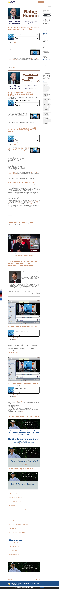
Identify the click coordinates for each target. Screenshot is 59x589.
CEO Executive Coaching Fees (14, 554)
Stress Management (46, 52)
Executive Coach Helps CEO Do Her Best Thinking (17, 509)
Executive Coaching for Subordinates (21, 182)
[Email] (1, 297)
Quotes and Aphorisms (46, 108)
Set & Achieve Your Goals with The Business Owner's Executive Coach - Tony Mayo (47, 76)
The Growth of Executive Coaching (15, 493)
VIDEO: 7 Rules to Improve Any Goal (20, 222)
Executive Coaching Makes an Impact (15, 501)
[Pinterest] (1, 295)
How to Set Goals (26, 223)
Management (12, 203)
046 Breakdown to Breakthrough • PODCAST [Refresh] (46, 30)
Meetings (32, 133)
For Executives (45, 91)
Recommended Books (28, 184)
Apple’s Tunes (32, 58)
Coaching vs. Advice (12, 520)
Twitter (46, 122)
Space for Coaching (12, 505)
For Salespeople (29, 133)
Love (47, 100)
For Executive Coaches (21, 133)
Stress (48, 114)
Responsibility (45, 110)
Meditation (48, 103)
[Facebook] (1, 292)
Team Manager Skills (13, 98)
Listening (45, 100)
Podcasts (9, 98)
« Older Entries (10, 579)
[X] (1, 293)
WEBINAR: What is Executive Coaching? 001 (23, 416)
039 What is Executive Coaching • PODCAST (23, 383)
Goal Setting (45, 94)
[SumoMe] (1, 299)
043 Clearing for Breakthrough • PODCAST (23, 326)
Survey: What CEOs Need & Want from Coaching (17, 497)
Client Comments (14, 266)
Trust (44, 122)
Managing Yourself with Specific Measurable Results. (24, 255)
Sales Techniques (19, 328)
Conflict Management (46, 86)
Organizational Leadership (47, 105)
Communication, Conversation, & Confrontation (18, 31)
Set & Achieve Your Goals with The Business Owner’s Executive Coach (46, 20)
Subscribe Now (47, 15)
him (43, 73)
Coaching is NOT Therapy (13, 516)
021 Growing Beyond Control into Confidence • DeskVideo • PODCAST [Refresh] (20, 94)
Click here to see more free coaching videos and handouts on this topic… (20, 443)
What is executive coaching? (14, 528)
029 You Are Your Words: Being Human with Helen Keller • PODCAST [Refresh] (24, 28)
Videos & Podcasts (19, 224)
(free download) (31, 203)
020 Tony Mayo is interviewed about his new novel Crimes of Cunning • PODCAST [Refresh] (22, 129)
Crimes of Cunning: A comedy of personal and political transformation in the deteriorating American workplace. (19, 148)
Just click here (11, 58)
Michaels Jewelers (37, 294)
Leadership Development (34, 31)
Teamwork (45, 119)
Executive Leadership (46, 89)
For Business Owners (28, 31)
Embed (16, 40)
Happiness (48, 94)
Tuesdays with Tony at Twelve (14, 344)
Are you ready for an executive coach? (15, 546)
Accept (42, 587)
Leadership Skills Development (47, 99)
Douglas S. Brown (37, 292)
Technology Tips (49, 119)
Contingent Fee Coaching (13, 550)
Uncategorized (45, 56)
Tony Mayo (10, 31)
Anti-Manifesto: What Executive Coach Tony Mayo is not (18, 524)
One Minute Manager (19, 202)
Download (12, 40)
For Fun (25, 133)
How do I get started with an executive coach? (17, 532)
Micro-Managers (48, 104)
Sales (48, 110)
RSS (15, 42)
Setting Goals (45, 114)
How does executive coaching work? (15, 542)
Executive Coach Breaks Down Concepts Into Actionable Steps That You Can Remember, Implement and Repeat (22, 263)
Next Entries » (38, 579)
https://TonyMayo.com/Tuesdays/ (14, 352)
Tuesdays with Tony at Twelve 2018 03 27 (22, 469)
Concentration (45, 85)
